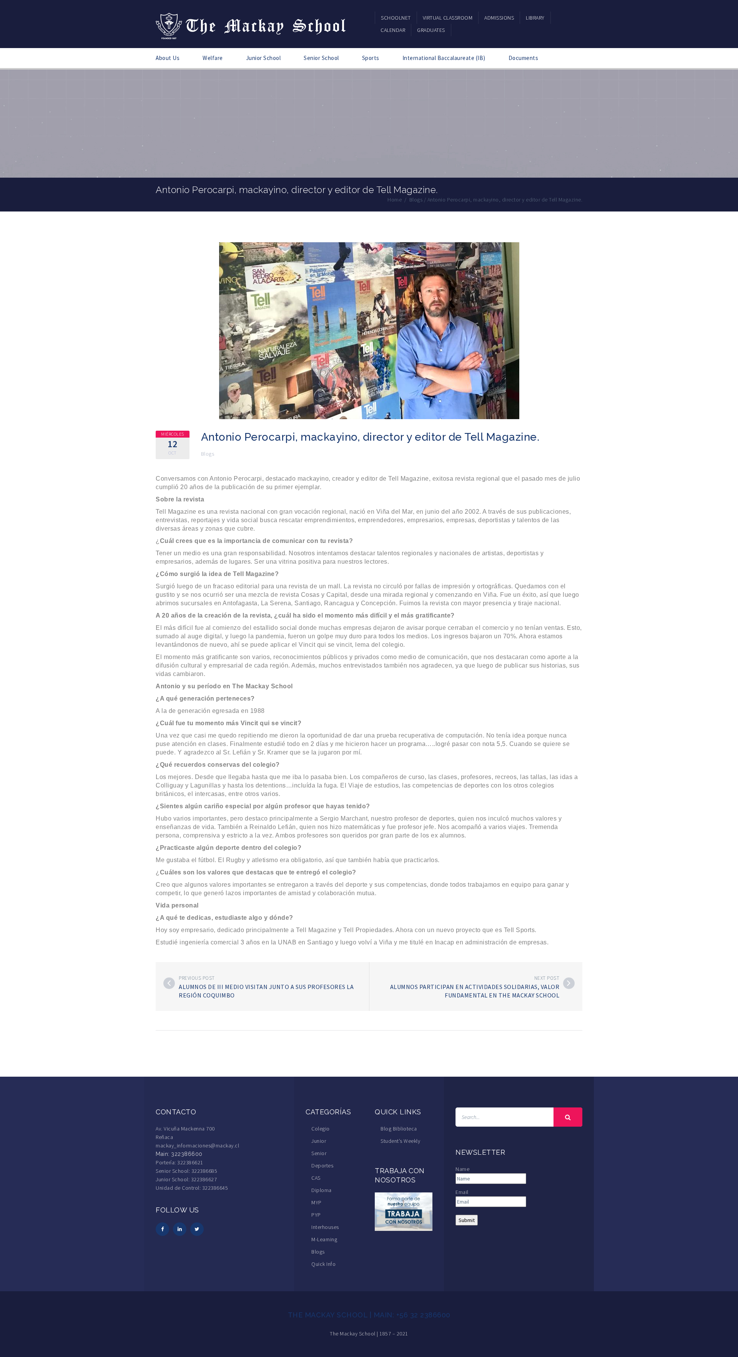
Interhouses (325, 1227)
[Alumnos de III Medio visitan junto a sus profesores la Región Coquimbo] (169, 983)
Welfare (213, 58)
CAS (316, 1177)
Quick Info (323, 1263)
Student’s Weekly (400, 1140)
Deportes (322, 1165)
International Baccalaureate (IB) (443, 58)
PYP (316, 1214)
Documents (524, 58)
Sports (370, 58)
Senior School (321, 58)
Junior (318, 1140)
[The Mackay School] (252, 24)
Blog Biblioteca (399, 1128)
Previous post (197, 978)
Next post (547, 978)
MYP (316, 1202)
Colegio (320, 1128)
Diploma (321, 1190)
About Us (168, 58)
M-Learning (324, 1239)
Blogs (207, 453)
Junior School (263, 58)
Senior (318, 1153)
